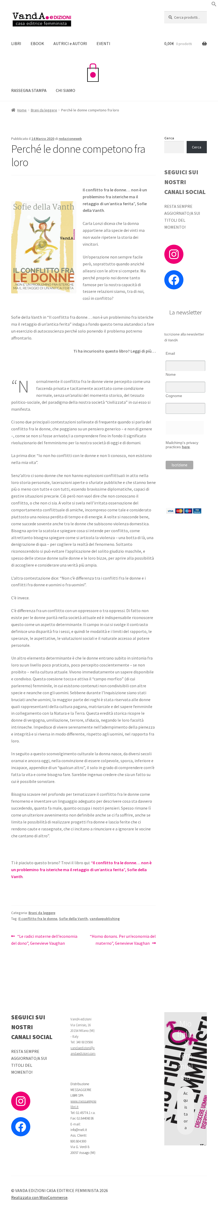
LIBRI (16, 43)
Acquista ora (185, 1110)
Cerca (169, 138)
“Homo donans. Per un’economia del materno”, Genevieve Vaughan (123, 939)
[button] (214, 5)
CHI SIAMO (65, 90)
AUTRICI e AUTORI (70, 43)
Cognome (174, 396)
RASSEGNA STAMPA (29, 90)
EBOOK (37, 43)
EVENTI (103, 43)
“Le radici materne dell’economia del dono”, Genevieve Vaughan (44, 939)
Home (22, 110)
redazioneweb (70, 138)
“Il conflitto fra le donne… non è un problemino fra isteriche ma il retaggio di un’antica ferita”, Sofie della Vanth (81, 869)
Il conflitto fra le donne (37, 918)
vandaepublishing (105, 918)
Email (170, 353)
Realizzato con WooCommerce (39, 1197)
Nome (171, 374)
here (186, 447)
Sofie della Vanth (73, 918)
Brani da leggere (44, 110)
